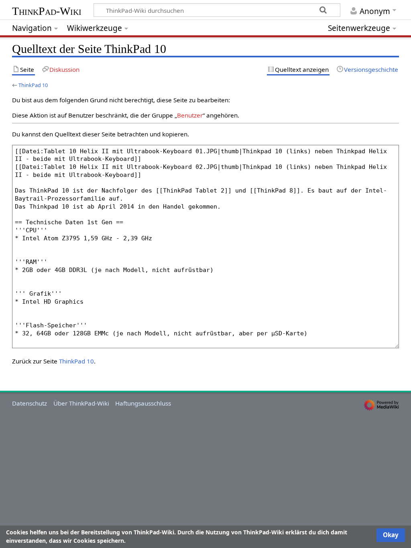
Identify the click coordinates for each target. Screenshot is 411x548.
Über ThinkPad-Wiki (81, 403)
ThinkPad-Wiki (46, 11)
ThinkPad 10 (33, 85)
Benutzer (190, 115)
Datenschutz (29, 403)
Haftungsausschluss (143, 403)
